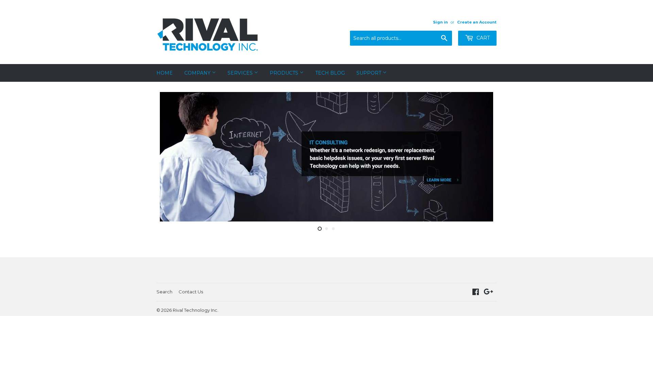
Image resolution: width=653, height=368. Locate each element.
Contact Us (191, 291)
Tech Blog (330, 73)
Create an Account (477, 22)
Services (241, 73)
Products (285, 73)
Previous (171, 156)
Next (482, 156)
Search (164, 291)
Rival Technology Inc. (195, 310)
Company (198, 73)
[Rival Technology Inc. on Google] (488, 292)
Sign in (440, 22)
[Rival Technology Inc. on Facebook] (475, 292)
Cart (482, 38)
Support (369, 73)
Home (164, 73)
